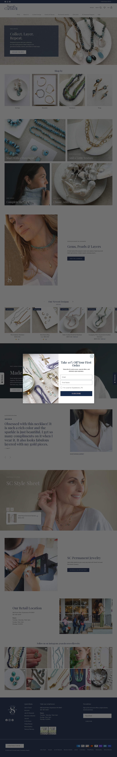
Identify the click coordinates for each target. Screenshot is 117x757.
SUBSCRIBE (76, 394)
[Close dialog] (91, 356)
